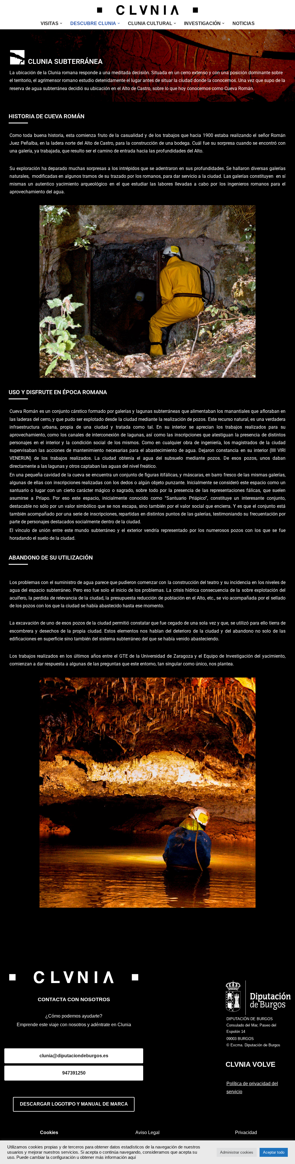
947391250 (74, 1073)
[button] (61, 23)
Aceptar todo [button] (273, 1152)
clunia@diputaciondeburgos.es (73, 1055)
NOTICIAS (243, 23)
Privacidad (246, 1132)
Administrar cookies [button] (236, 1152)
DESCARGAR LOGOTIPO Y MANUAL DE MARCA (74, 1104)
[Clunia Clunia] (147, 10)
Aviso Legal (147, 1132)
